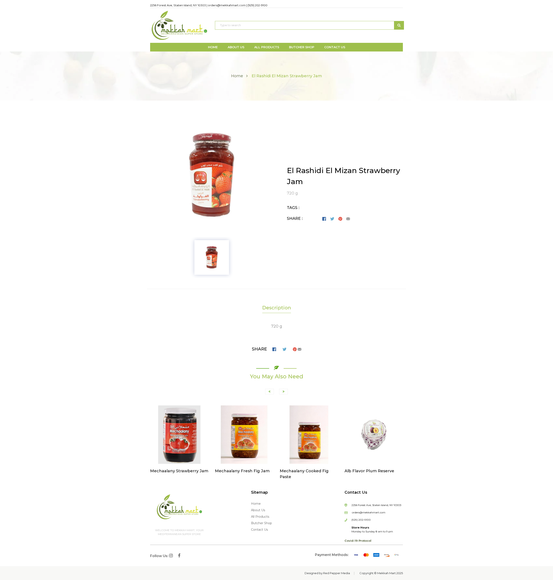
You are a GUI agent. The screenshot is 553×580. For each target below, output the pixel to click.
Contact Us (259, 530)
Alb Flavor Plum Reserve (369, 471)
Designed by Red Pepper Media (327, 573)
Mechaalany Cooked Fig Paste (304, 474)
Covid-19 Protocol (358, 540)
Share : (295, 218)
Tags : (293, 207)
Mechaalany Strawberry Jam (179, 471)
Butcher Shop (261, 523)
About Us (258, 510)
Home (237, 76)
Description (276, 308)
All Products (260, 517)
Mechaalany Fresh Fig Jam (242, 471)
